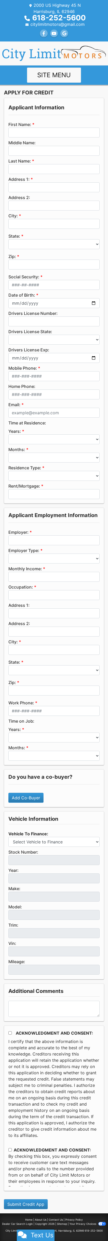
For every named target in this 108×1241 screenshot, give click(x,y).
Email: (14, 404)
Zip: (12, 256)
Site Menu (54, 75)
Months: (16, 449)
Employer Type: (23, 550)
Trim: (13, 925)
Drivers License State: (30, 331)
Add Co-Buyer (26, 797)
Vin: (12, 943)
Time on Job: (21, 721)
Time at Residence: (27, 422)
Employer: (18, 532)
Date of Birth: (21, 295)
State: (14, 236)
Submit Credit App (25, 1204)
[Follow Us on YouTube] (54, 33)
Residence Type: (24, 467)
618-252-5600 (59, 17)
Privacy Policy (74, 1219)
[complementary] (92, 1225)
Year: (13, 870)
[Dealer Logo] (54, 53)
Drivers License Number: (33, 313)
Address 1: (19, 179)
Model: (15, 906)
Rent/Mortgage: (24, 486)
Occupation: (20, 587)
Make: (14, 888)
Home (29, 1219)
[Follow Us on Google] (64, 33)
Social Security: (23, 276)
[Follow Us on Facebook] (44, 33)
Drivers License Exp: (28, 349)
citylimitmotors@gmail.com (57, 24)
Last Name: (19, 161)
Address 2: (19, 197)
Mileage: (16, 961)
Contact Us (56, 1219)
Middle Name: (22, 142)
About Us (40, 1219)
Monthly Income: (25, 568)
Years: (14, 431)
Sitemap (62, 1223)
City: (13, 215)
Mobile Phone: (22, 368)
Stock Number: (23, 852)
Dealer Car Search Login (17, 1223)
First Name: (19, 124)
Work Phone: (21, 702)
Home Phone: (21, 386)
